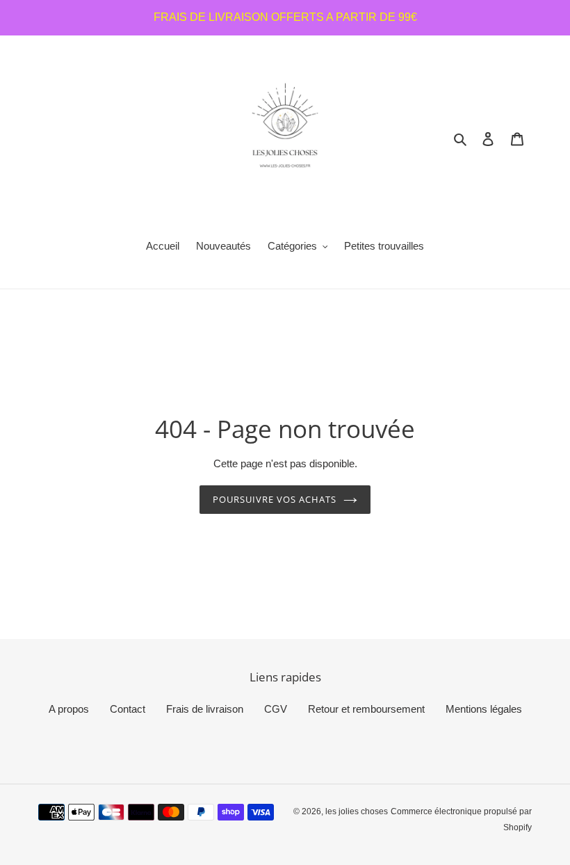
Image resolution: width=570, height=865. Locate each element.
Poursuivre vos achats (275, 499)
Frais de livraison (204, 709)
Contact (127, 709)
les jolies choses (356, 811)
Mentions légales (484, 709)
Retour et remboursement (366, 709)
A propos (69, 709)
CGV (275, 709)
